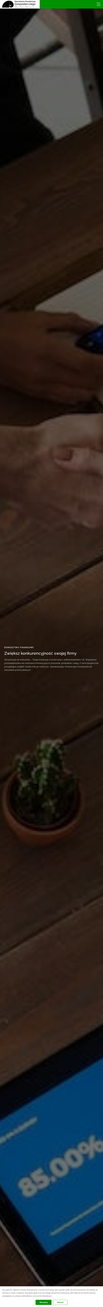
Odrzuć (60, 1302)
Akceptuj (43, 1302)
